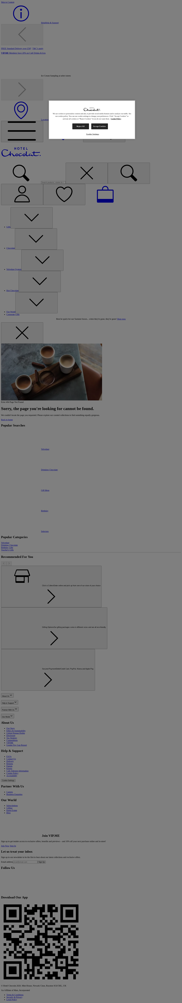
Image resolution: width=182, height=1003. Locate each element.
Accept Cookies (99, 126)
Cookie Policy (116, 119)
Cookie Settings (92, 134)
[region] (92, 119)
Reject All (81, 126)
